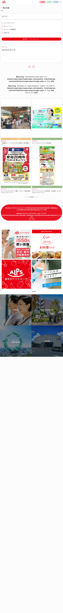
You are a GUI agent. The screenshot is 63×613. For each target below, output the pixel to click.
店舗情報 (42, 2)
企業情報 (49, 2)
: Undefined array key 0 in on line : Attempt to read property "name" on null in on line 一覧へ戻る (31, 213)
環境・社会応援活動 (47, 310)
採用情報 (55, 2)
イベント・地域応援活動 (16, 341)
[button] (29, 291)
